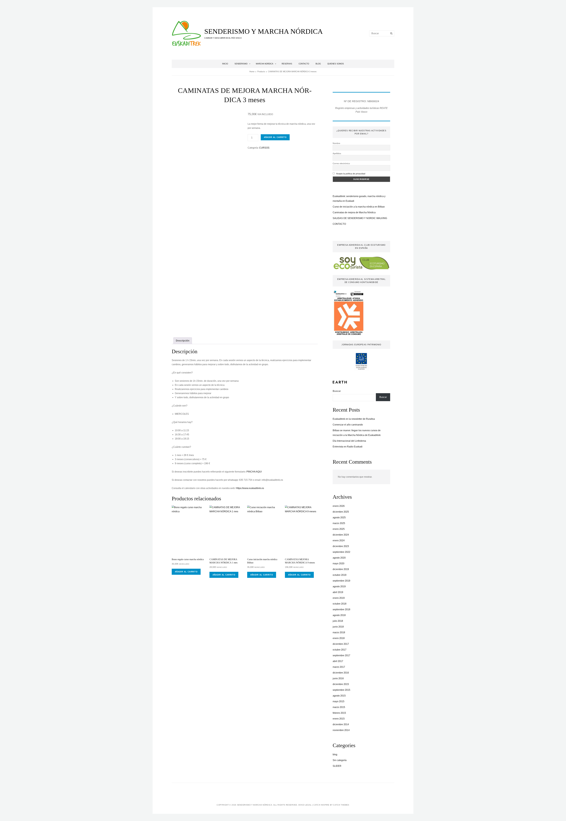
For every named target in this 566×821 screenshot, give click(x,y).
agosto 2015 (339, 695)
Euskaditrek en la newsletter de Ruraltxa (354, 419)
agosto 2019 (339, 586)
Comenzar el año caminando (348, 424)
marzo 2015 (339, 707)
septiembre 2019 (341, 580)
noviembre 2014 (341, 730)
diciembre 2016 (341, 672)
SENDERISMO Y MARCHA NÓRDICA (263, 31)
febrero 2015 (339, 713)
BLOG (318, 64)
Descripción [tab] (182, 340)
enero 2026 (339, 506)
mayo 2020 (338, 563)
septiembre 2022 (341, 552)
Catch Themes (341, 805)
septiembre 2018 (341, 609)
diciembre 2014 (341, 724)
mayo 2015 (338, 701)
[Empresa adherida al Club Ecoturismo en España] (361, 263)
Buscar (337, 391)
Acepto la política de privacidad (350, 173)
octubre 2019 (339, 575)
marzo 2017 (339, 667)
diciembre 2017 (341, 644)
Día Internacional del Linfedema (349, 441)
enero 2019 (339, 598)
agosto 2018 (339, 615)
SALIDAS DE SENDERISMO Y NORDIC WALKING (360, 218)
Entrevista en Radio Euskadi (347, 446)
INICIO (225, 64)
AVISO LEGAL (305, 805)
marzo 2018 (339, 632)
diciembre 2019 (341, 569)
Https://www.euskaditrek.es (250, 488)
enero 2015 (339, 718)
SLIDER (337, 766)
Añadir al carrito (275, 137)
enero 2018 (339, 638)
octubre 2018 (339, 603)
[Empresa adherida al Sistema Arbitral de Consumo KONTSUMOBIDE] (349, 313)
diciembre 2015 (341, 684)
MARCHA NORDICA (264, 64)
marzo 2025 (339, 523)
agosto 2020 (339, 557)
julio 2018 (338, 621)
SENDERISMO (241, 64)
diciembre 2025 (341, 511)
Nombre (336, 143)
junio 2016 (338, 678)
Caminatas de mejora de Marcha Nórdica (354, 212)
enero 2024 (339, 540)
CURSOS (264, 147)
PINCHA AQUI (254, 471)
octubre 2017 (339, 649)
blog (335, 754)
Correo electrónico (341, 163)
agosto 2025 (339, 517)
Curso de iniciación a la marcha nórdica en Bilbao (359, 206)
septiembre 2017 (341, 655)
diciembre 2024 (341, 534)
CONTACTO (304, 64)
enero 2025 (339, 529)
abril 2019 (338, 592)
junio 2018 (338, 626)
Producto (261, 71)
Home (251, 71)
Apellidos (337, 153)
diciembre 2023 (341, 546)
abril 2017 (338, 661)
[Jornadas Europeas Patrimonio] (361, 361)
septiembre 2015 (341, 690)
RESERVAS (287, 64)
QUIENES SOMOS (335, 64)
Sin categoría (340, 760)
